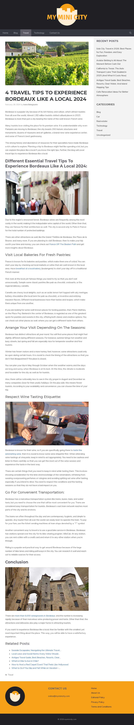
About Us (95, 692)
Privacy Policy (97, 702)
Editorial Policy (98, 697)
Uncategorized (103, 135)
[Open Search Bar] (130, 32)
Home (5, 33)
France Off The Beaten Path (62, 244)
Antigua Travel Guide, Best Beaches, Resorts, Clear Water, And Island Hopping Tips (113, 83)
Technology (39, 33)
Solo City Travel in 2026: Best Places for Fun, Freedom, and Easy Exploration (113, 52)
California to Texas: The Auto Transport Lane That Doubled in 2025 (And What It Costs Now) (111, 72)
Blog (15, 33)
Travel (26, 33)
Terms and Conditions (101, 706)
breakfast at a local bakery (28, 268)
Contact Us (55, 33)
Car (98, 116)
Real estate (101, 121)
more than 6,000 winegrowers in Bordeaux (35, 615)
